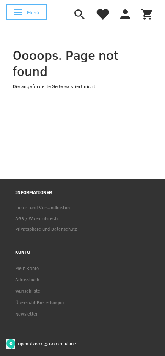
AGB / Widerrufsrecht (37, 218)
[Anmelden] (125, 13)
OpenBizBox (30, 343)
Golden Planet (63, 343)
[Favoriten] (102, 13)
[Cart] (147, 13)
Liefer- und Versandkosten (42, 207)
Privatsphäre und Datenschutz (46, 229)
